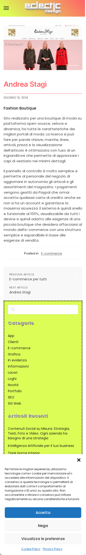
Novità (13, 385)
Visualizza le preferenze (43, 538)
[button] (78, 460)
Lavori (12, 372)
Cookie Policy (30, 549)
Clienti (13, 342)
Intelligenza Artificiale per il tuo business (41, 445)
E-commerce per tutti (28, 279)
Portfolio (15, 391)
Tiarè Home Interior (24, 453)
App (11, 335)
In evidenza (17, 360)
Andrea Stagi (20, 292)
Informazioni (18, 366)
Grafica (14, 354)
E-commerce (51, 253)
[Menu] (11, 8)
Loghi (12, 378)
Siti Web (14, 403)
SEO (11, 397)
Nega (43, 525)
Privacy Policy (52, 549)
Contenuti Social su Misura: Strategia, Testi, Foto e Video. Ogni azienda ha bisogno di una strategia (39, 433)
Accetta (43, 512)
